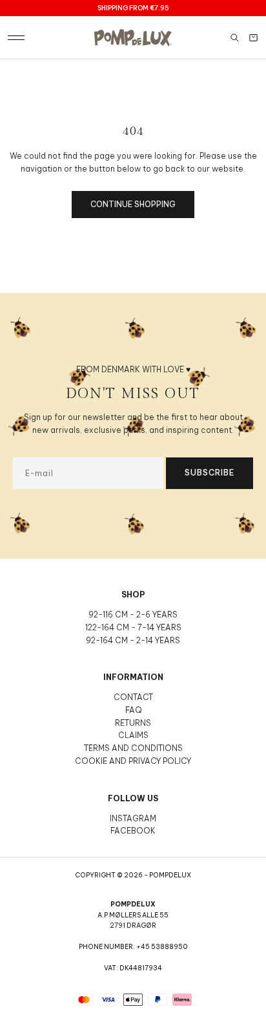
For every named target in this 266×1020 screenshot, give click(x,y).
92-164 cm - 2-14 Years (133, 640)
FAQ (133, 710)
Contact (133, 697)
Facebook (133, 830)
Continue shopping (133, 204)
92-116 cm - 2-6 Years (133, 614)
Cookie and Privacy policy (133, 761)
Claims (133, 735)
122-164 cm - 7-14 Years (133, 627)
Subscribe (209, 472)
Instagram (133, 818)
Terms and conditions (133, 748)
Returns (133, 723)
